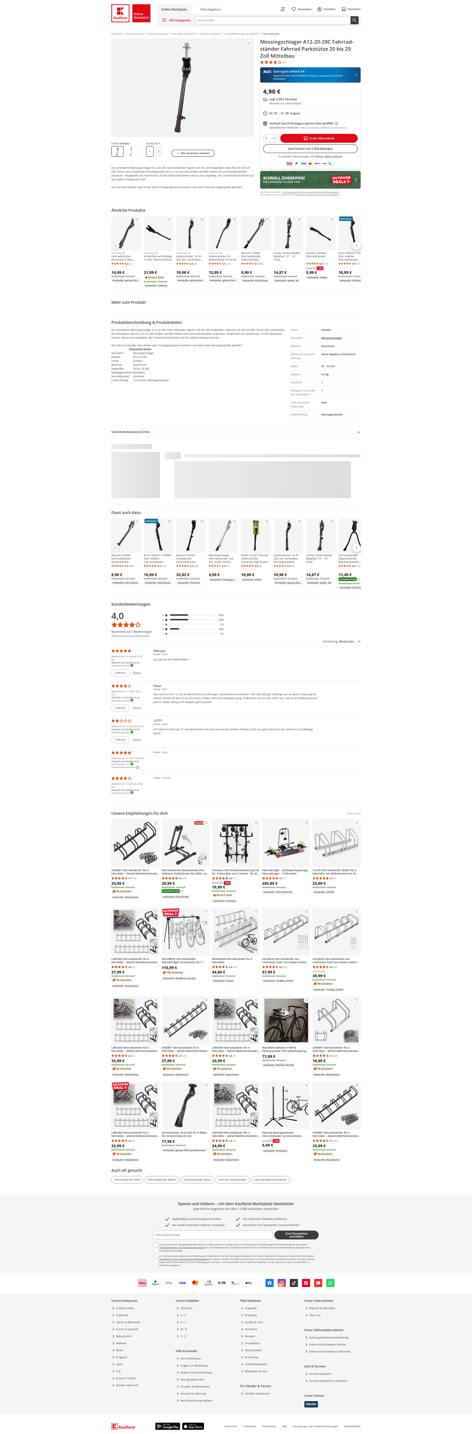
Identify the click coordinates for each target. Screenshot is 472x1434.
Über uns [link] (315, 1315)
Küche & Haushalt (127, 1329)
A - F (183, 1315)
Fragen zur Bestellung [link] (194, 1365)
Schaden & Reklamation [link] (195, 1386)
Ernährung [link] (251, 1357)
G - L (183, 1322)
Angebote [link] (251, 1308)
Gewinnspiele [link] (253, 1350)
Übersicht (186, 1308)
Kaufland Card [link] (254, 1322)
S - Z (183, 1336)
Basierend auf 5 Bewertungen (131, 631)
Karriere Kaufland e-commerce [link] (328, 1381)
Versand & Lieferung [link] (193, 1393)
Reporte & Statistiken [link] (322, 1308)
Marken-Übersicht (127, 1385)
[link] (210, 9)
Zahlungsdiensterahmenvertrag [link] (328, 1337)
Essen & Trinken (126, 1378)
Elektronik (122, 1315)
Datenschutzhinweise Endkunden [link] (330, 1351)
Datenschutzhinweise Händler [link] (327, 1344)
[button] (193, 615)
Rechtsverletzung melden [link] (196, 1400)
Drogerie (121, 1357)
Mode (119, 1350)
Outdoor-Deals (125, 1308)
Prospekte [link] (251, 1315)
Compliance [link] (249, 1426)
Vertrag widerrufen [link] (192, 1379)
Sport (119, 1364)
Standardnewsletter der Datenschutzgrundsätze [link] (181, 1247)
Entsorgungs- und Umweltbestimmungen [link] (315, 1426)
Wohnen (121, 1343)
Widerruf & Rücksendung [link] (196, 1372)
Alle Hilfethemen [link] (191, 1358)
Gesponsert (116, 253)
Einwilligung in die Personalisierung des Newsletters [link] (184, 1259)
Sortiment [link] (251, 1329)
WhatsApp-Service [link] (256, 1371)
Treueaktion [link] (252, 1343)
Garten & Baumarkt (128, 1322)
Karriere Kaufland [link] (320, 1374)
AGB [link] (284, 1426)
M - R (184, 1329)
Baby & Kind (123, 1336)
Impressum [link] (231, 1426)
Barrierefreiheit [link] (352, 1426)
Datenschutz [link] (269, 1426)
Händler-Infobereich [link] (257, 1393)
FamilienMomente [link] (256, 1364)
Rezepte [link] (250, 1336)
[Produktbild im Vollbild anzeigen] (182, 87)
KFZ (118, 1371)
